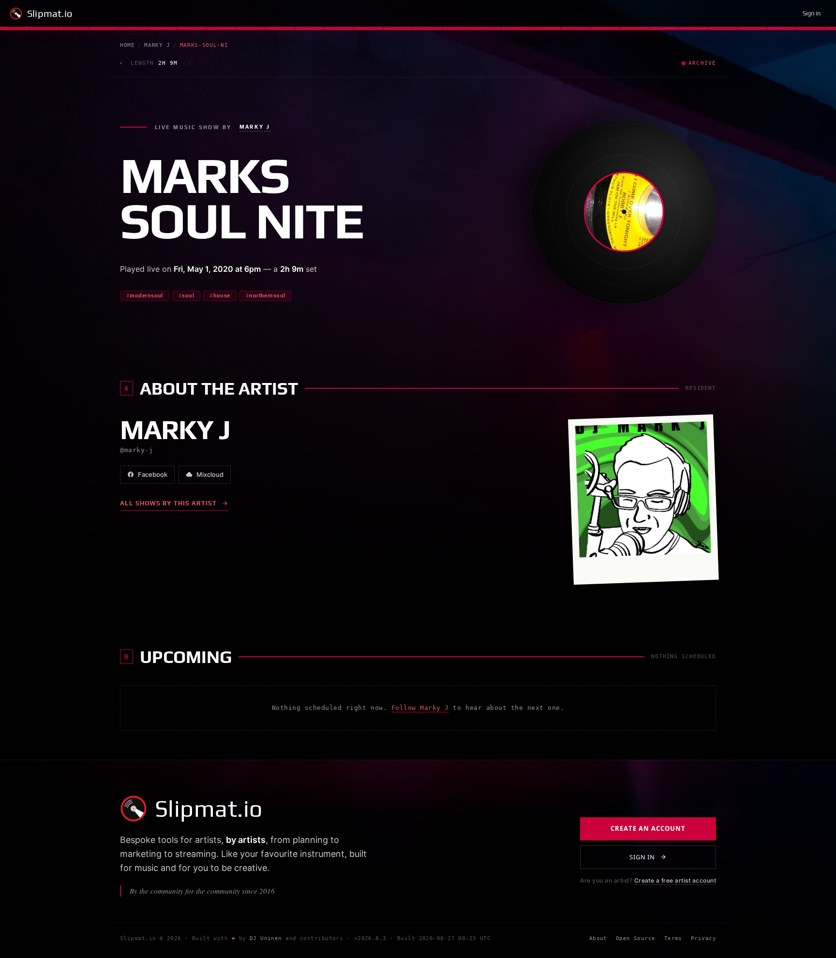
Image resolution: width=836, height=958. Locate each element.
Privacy (703, 938)
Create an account (648, 828)
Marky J (157, 45)
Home (127, 45)
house (221, 295)
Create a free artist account (675, 880)
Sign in (812, 13)
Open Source (636, 938)
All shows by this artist (168, 503)
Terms (673, 938)
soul (188, 295)
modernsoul (146, 295)
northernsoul (267, 295)
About (598, 938)
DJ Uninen (266, 938)
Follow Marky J (420, 707)
